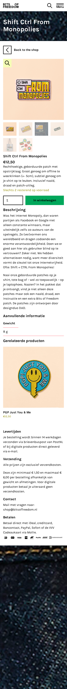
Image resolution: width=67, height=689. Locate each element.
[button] (7, 63)
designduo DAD (14, 308)
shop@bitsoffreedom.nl (20, 509)
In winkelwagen (44, 200)
